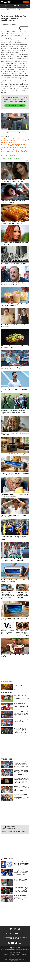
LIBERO (2, 949)
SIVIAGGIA (20, 951)
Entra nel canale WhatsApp (16, 105)
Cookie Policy (23, 954)
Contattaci (16, 937)
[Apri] (2, 2)
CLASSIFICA (24, 5)
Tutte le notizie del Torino (8, 155)
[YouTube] (12, 944)
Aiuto (20, 955)
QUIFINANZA (25, 951)
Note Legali (12, 954)
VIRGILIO (7, 949)
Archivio (17, 938)
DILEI (16, 951)
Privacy (17, 954)
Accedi (26, 2)
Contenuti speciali (7, 937)
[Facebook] (9, 944)
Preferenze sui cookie (13, 955)
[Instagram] (20, 944)
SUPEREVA (18, 952)
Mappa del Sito (23, 937)
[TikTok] (16, 944)
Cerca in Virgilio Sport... (13, 933)
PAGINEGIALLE (12, 949)
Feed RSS (12, 938)
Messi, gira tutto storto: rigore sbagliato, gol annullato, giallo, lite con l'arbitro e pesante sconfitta (14, 151)
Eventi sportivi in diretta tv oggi (18, 831)
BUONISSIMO (12, 952)
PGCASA (27, 949)
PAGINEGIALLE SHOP (20, 949)
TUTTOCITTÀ (12, 951)
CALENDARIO (15, 5)
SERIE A (10, 13)
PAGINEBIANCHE (5, 951)
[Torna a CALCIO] (2, 6)
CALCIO (5, 13)
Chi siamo (6, 954)
